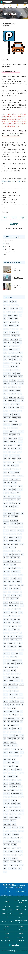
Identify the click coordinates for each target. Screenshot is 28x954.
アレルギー (21, 431)
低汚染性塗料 (14, 800)
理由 (19, 557)
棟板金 (21, 308)
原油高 (5, 773)
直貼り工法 (6, 492)
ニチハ (18, 335)
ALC (17, 332)
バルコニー (6, 530)
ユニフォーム (6, 424)
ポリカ (22, 407)
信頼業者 (13, 855)
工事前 (14, 434)
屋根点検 (5, 411)
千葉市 (15, 421)
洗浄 (5, 595)
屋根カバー (6, 404)
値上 (5, 776)
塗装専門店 (13, 848)
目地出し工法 (6, 383)
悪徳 (20, 424)
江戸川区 (5, 349)
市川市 (16, 865)
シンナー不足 (14, 797)
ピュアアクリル (19, 636)
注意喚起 (10, 445)
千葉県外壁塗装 (10, 790)
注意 (10, 574)
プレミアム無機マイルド (9, 513)
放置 (9, 592)
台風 (21, 329)
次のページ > (23, 217)
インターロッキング (8, 486)
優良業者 (19, 728)
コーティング (10, 646)
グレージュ (21, 831)
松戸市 (16, 339)
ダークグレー (11, 851)
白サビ (5, 407)
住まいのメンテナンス (18, 814)
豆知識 (9, 359)
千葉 (13, 677)
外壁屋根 (16, 776)
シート (10, 752)
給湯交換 (17, 756)
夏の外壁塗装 (6, 844)
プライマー (6, 633)
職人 (5, 393)
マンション (10, 868)
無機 (5, 738)
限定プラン (6, 441)
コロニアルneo (7, 650)
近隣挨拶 (16, 318)
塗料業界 (10, 773)
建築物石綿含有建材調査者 (15, 390)
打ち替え (12, 404)
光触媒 (5, 622)
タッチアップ (6, 670)
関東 (10, 380)
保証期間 (5, 667)
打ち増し (13, 663)
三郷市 (16, 516)
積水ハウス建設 (12, 411)
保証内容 (14, 452)
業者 (21, 356)
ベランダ (17, 602)
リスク (8, 708)
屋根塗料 (5, 786)
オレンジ (11, 694)
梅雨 (5, 318)
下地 (10, 701)
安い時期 (5, 602)
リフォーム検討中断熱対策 (16, 793)
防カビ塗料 (6, 619)
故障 (15, 629)
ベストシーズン (16, 414)
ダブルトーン (20, 380)
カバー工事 (6, 339)
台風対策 (20, 441)
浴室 (5, 465)
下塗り (12, 691)
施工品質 (19, 393)
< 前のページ (5, 217)
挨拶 (8, 663)
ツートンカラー (7, 660)
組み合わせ (17, 680)
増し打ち (18, 404)
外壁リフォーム (7, 834)
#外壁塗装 (8, 229)
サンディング (11, 684)
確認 (9, 458)
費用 (22, 585)
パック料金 (13, 475)
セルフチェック (7, 827)
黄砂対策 (13, 803)
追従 (21, 837)
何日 (5, 721)
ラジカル (21, 735)
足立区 (10, 421)
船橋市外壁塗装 (7, 824)
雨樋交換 (18, 513)
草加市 (15, 376)
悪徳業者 (5, 537)
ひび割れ (15, 503)
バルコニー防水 (19, 851)
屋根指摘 (18, 469)
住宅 (10, 728)
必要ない (5, 728)
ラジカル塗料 (6, 571)
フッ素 (15, 486)
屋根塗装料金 (6, 475)
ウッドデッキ (11, 352)
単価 (5, 646)
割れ (16, 732)
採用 (15, 697)
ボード (12, 653)
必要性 (5, 581)
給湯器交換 (6, 742)
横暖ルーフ (19, 342)
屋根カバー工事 (11, 400)
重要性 (17, 691)
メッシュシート (16, 554)
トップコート (13, 530)
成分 (11, 557)
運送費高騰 (9, 776)
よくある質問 (24, 7)
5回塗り (20, 643)
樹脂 (5, 482)
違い (17, 633)
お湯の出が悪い (7, 759)
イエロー (5, 694)
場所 (21, 721)
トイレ (17, 598)
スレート (14, 650)
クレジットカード (7, 551)
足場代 (11, 732)
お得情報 (6, 243)
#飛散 (20, 229)
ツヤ (20, 315)
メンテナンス (6, 335)
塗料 (16, 868)
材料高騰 (21, 773)
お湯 (22, 738)
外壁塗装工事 (13, 523)
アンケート (6, 520)
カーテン (17, 605)
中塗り (5, 489)
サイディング (12, 332)
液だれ (16, 667)
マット (5, 629)
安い (20, 732)
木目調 (17, 711)
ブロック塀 (12, 578)
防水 (10, 301)
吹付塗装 (21, 684)
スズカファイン (7, 373)
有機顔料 (5, 585)
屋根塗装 (5, 301)
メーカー (5, 701)
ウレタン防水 (11, 407)
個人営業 (21, 544)
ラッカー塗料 (13, 564)
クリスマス (6, 431)
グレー (10, 697)
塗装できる (19, 769)
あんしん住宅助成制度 (8, 329)
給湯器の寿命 (13, 742)
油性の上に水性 (7, 615)
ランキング (20, 574)
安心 (10, 434)
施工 (21, 602)
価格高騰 (19, 779)
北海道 (5, 445)
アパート (5, 554)
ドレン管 (10, 376)
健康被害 (11, 667)
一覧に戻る (14, 218)
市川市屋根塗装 (15, 834)
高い (5, 725)
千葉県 (11, 339)
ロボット (5, 503)
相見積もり (11, 325)
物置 (11, 619)
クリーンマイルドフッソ (14, 349)
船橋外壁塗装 (6, 848)
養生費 (13, 715)
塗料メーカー (15, 858)
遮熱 (5, 790)
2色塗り (20, 646)
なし (8, 595)
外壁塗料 (14, 417)
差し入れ (14, 574)
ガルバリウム (14, 482)
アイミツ (5, 735)
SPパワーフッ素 (7, 417)
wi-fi (19, 629)
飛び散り (11, 602)
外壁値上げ (18, 783)
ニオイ (17, 465)
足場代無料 (18, 492)
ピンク (16, 694)
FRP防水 (5, 506)
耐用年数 (10, 315)
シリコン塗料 (19, 568)
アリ (15, 445)
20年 (23, 650)
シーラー (12, 633)
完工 (12, 383)
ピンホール (14, 626)
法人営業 (5, 547)
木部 (8, 428)
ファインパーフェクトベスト (10, 499)
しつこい (18, 615)
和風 (21, 711)
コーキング (6, 322)
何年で (21, 653)
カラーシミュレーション (9, 711)
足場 (18, 322)
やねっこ (20, 786)
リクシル (5, 479)
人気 (7, 657)
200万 (10, 588)
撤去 (5, 636)
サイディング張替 (16, 841)
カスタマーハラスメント (9, 363)
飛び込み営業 (6, 305)
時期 (14, 568)
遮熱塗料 (15, 301)
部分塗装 (20, 376)
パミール (13, 335)
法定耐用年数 (19, 663)
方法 (17, 687)
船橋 (17, 735)
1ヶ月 (19, 650)
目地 (13, 615)
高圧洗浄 (15, 387)
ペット (12, 465)
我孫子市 (5, 390)
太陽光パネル (18, 581)
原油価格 (16, 773)
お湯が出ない (6, 749)
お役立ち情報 (5, 212)
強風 (10, 554)
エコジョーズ (15, 745)
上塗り (9, 489)
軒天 (9, 342)
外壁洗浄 (19, 803)
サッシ (5, 687)
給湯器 (14, 738)
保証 (5, 609)
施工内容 (5, 397)
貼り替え (12, 492)
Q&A (19, 434)
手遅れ (5, 684)
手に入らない (6, 800)
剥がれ (5, 592)
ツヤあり (5, 455)
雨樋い (10, 814)
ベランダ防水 (6, 855)
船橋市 (5, 472)
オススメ (5, 380)
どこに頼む (9, 643)
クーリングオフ (17, 674)
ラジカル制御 (6, 803)
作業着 (10, 397)
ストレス (17, 592)
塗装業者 (11, 680)
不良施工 (12, 810)
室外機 (5, 376)
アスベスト (9, 318)
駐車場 (10, 547)
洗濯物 (13, 373)
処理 (14, 701)
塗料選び (5, 807)
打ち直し (9, 738)
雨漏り (17, 325)
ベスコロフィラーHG (15, 370)
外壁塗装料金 (17, 472)
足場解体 (19, 373)
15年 (5, 708)
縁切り (17, 366)
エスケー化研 (18, 540)
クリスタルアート (18, 527)
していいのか (20, 697)
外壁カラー (6, 831)
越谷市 (19, 458)
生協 (8, 482)
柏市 (20, 339)
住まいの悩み (6, 793)
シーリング (12, 322)
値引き (5, 496)
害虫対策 (21, 383)
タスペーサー (6, 370)
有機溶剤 (20, 612)
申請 (5, 448)
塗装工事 (3, 7)
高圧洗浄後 (13, 595)
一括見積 (14, 462)
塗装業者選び (6, 797)
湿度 (10, 786)
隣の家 (14, 728)
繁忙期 (5, 718)
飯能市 (19, 417)
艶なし (5, 851)
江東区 (5, 359)
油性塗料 (14, 312)
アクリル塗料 (6, 561)
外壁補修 (19, 452)
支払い (15, 431)
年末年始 (19, 534)
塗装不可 (20, 486)
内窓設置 (19, 411)
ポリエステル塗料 (7, 568)
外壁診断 (18, 677)
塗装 (8, 448)
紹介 (12, 428)
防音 (18, 715)
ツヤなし (11, 455)
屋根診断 (5, 680)
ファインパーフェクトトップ (10, 534)
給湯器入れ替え (7, 745)
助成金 (6, 254)
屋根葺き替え (20, 397)
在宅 (8, 721)
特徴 (12, 561)
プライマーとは (7, 626)
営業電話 (14, 458)
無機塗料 (5, 510)
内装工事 (12, 366)
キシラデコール (19, 352)
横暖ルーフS (6, 523)
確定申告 (17, 657)
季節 (7, 598)
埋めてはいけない (19, 810)
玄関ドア (5, 588)
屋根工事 (11, 865)
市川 (10, 735)
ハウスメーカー (18, 537)
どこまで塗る (18, 639)
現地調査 (13, 356)
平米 (22, 554)
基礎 (10, 503)
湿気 (8, 465)
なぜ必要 (11, 605)
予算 (22, 704)
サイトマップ (21, 940)
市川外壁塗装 (14, 844)
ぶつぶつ (5, 605)
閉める (22, 605)
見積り (5, 872)
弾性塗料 (17, 837)
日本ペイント (10, 527)
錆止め (16, 428)
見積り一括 (20, 462)
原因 (19, 619)
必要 (15, 557)
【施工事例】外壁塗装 (9, 249)
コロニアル (6, 308)
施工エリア (17, 455)
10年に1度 (6, 704)
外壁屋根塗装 (6, 356)
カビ (12, 516)
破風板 (13, 342)
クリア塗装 (6, 820)
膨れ (21, 715)
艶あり (19, 848)
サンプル (13, 670)
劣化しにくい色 (17, 588)
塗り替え (11, 817)
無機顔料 (11, 585)
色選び (5, 452)
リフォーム (15, 359)
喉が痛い (19, 595)
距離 (15, 619)
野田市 (5, 342)
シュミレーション (15, 725)
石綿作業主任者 (14, 544)
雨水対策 (5, 865)
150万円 (18, 704)
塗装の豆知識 (13, 820)
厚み (17, 653)
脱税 (19, 523)
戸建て (5, 868)
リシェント (11, 479)
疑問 (18, 356)
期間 (8, 725)
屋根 (20, 359)
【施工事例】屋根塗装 (9, 252)
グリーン (5, 697)
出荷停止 (5, 783)
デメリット (19, 578)
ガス (19, 738)
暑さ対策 (15, 786)
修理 (5, 643)
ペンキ (5, 315)
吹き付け (10, 472)
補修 (20, 503)
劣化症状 (19, 609)
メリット (12, 598)
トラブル (14, 759)
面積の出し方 (6, 653)
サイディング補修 (7, 841)
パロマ (22, 752)
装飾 (11, 431)
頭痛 (20, 633)
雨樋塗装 (13, 469)
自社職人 (16, 315)
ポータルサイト (7, 462)
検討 (8, 393)
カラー (16, 383)
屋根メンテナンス (7, 766)
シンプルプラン (13, 441)
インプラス (6, 414)
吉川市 (18, 400)
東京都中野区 (6, 544)
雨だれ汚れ (6, 837)
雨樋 (17, 308)
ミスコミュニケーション (16, 448)
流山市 (19, 551)
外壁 (20, 387)
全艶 (17, 684)
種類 (19, 585)
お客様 (5, 458)
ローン (14, 551)
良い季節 (11, 506)
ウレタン (5, 752)
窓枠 (15, 397)
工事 (9, 452)
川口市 (17, 407)
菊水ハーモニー (7, 858)
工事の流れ (20, 312)
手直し (20, 626)
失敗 (7, 557)
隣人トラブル (6, 612)
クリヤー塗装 (18, 817)
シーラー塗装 (11, 687)
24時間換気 (6, 578)
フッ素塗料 (6, 564)
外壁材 (12, 305)
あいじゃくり (18, 807)
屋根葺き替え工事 (14, 520)
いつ (12, 749)
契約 (22, 400)
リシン (11, 657)
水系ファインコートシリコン (14, 496)
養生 (9, 581)
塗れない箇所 (11, 718)
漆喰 (14, 489)
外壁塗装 (21, 865)
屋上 (21, 749)
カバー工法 (15, 766)
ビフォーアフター (7, 779)
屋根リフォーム (15, 762)
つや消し (12, 639)
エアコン (10, 629)
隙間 (12, 721)
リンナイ (5, 756)
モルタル (5, 332)
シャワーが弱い (7, 762)
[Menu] (25, 2)
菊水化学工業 (19, 855)
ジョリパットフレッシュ (14, 346)
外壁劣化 (14, 824)
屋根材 (17, 305)
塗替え (11, 837)
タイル (5, 516)
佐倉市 (5, 387)
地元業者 (5, 540)
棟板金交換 (18, 479)
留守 (16, 612)
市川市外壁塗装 (19, 790)
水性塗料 (8, 312)
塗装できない (6, 769)
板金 (12, 393)
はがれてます (6, 691)
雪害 (5, 527)
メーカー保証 (13, 861)
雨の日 (15, 438)
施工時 (5, 438)
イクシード (6, 366)
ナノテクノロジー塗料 (15, 571)
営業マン (19, 445)
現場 (22, 513)
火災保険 (12, 308)
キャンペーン (6, 469)
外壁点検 (21, 827)
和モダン (5, 715)
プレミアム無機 (12, 510)
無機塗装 (14, 708)
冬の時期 (11, 540)
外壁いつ (11, 807)
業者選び (5, 421)
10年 (18, 701)
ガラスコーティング (8, 674)
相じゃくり (6, 810)
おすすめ (5, 434)
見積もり (10, 438)
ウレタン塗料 (17, 561)
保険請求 (11, 537)
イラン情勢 (11, 783)
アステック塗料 (7, 677)
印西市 (5, 352)
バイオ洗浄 (6, 639)
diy (22, 680)
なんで (22, 701)
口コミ (19, 499)
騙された (13, 609)
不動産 (5, 400)
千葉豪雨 (19, 861)
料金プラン (10, 7)
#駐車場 (15, 229)
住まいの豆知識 (13, 831)
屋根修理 (13, 769)
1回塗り (15, 643)
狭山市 (9, 387)
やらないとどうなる (16, 622)
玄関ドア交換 (20, 475)
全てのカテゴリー (8, 241)
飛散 (15, 547)
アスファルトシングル (16, 660)
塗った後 (12, 636)
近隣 (5, 428)
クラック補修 (15, 827)
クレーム (17, 329)
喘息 (12, 612)
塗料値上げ (21, 797)
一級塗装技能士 (14, 424)
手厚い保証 (6, 861)
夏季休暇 (18, 363)
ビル (16, 646)
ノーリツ (11, 756)
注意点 (14, 380)
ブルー (21, 694)
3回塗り (5, 574)
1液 (8, 636)
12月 (13, 704)
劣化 (13, 581)
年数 (5, 732)
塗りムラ (18, 718)
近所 (5, 663)
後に (9, 622)
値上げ (14, 779)
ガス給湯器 (16, 752)
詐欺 (8, 609)
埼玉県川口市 (20, 530)
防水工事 (17, 721)
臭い (22, 718)
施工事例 (17, 7)
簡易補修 (5, 814)
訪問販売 (5, 325)
